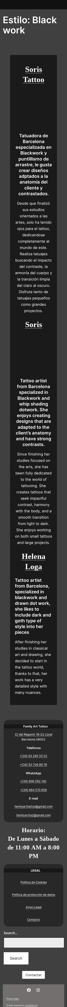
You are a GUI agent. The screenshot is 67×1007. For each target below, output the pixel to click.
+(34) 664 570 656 (33, 790)
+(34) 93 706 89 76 (33, 764)
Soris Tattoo (33, 74)
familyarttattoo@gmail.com (34, 806)
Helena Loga (33, 561)
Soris (33, 324)
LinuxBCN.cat (31, 1005)
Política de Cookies (33, 882)
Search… (11, 933)
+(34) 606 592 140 (33, 781)
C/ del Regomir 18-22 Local (33, 734)
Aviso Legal (34, 907)
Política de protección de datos (33, 894)
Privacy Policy (13, 999)
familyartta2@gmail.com (33, 815)
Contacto (33, 919)
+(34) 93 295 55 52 (33, 756)
